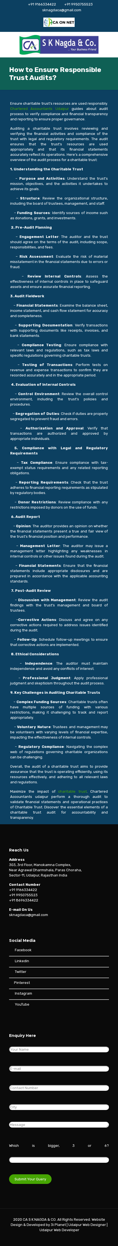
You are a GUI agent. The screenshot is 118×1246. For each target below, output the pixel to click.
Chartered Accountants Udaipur (41, 109)
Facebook (23, 950)
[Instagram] (77, 1237)
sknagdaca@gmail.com (61, 10)
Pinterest (22, 983)
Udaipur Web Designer (87, 1225)
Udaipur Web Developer (59, 1230)
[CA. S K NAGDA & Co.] (59, 44)
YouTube (21, 1004)
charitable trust (72, 791)
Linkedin (22, 961)
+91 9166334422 (42, 4)
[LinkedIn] (63, 1237)
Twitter (20, 972)
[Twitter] (48, 1237)
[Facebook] (40, 1237)
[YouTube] (55, 1237)
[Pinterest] (70, 1237)
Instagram (23, 993)
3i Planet (59, 1225)
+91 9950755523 (78, 4)
